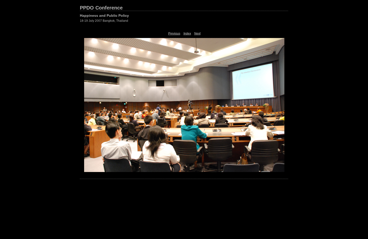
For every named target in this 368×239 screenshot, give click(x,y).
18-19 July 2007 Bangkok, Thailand (104, 20)
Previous (174, 33)
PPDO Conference (101, 7)
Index (187, 33)
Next (197, 33)
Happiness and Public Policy (104, 16)
